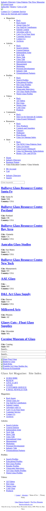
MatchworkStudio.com (26, 504)
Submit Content (12, 405)
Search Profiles (12, 459)
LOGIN (9, 385)
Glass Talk (10, 437)
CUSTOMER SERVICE (16, 387)
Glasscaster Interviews (15, 468)
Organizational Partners (15, 450)
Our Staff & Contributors (16, 403)
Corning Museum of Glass (18, 339)
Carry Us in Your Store (15, 410)
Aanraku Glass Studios (16, 244)
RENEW (10, 380)
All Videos (10, 481)
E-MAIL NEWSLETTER (16, 390)
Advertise (25, 495)
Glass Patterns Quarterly (22, 502)
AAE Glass (8, 278)
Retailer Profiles (12, 466)
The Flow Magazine (36, 2)
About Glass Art (12, 400)
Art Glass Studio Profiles (16, 470)
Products (9, 491)
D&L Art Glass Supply (16, 294)
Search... (4, 349)
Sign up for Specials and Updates (14, 14)
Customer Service (19, 11)
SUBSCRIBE (12, 378)
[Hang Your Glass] (9, 359)
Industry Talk (11, 448)
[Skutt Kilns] (6, 364)
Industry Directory (8, 2)
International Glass (13, 439)
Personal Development (15, 446)
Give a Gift (22, 7)
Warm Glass (11, 486)
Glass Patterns (22, 2)
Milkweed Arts (10, 309)
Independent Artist (13, 430)
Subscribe (5, 7)
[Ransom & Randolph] (10, 368)
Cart (8, 171)
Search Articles (12, 425)
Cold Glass (10, 488)
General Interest (12, 427)
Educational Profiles (14, 461)
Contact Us (5, 11)
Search (9, 178)
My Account (11, 169)
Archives (9, 416)
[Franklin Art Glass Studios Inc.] (14, 366)
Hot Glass (10, 484)
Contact (18, 495)
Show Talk (10, 434)
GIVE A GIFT (12, 383)
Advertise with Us (13, 407)
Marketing (10, 443)
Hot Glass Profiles (13, 464)
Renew (13, 7)
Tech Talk (10, 432)
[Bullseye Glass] (8, 361)
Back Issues (11, 398)
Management (11, 441)
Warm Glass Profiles (14, 473)
